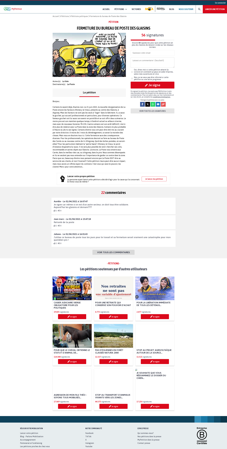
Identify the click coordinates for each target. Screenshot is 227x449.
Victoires (136, 9)
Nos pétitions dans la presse (149, 439)
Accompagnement (28, 442)
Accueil (106, 9)
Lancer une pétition (215, 9)
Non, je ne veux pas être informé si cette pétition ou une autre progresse (151, 78)
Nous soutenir (186, 9)
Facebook (89, 436)
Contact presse (144, 446)
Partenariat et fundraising (31, 446)
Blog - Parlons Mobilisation (31, 439)
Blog (171, 9)
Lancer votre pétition (29, 436)
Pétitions (65, 16)
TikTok (88, 439)
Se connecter (220, 2)
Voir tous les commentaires (113, 252)
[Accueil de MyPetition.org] (13, 9)
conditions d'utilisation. (161, 97)
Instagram (89, 446)
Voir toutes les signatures (152, 111)
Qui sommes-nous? (146, 436)
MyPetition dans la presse (148, 442)
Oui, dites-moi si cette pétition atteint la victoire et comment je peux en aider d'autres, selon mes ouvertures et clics (153, 72)
